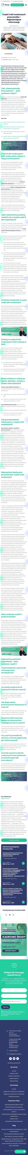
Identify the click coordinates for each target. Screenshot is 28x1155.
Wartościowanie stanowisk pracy (14, 1107)
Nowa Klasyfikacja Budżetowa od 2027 (14, 1134)
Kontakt (14, 1089)
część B (8, 108)
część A (4, 108)
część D (17, 108)
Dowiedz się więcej (14, 840)
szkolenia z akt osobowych (10, 644)
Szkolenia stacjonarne (14, 1076)
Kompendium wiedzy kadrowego (14, 1121)
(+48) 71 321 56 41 (6, 1)
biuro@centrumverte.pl (18, 1)
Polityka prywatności (14, 1096)
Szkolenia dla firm (14, 1078)
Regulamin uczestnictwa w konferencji (14, 1094)
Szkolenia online (14, 1073)
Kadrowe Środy (14, 1081)
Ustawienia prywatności (14, 1063)
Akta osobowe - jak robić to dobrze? (14, 1136)
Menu (26, 5)
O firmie (14, 1071)
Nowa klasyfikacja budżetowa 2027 (14, 1104)
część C (12, 108)
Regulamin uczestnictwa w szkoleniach (14, 1091)
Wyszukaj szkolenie (16, 5)
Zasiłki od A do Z (14, 1119)
